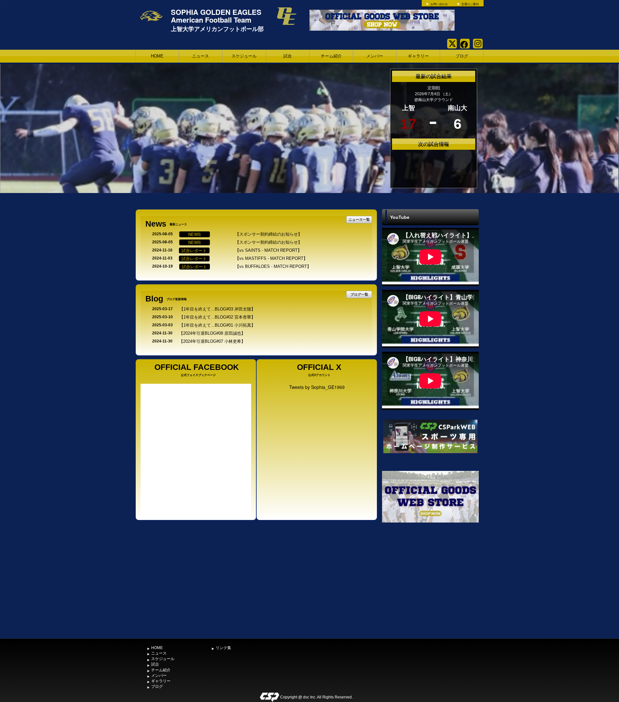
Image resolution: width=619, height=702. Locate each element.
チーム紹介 (331, 56)
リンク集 (223, 648)
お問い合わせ (439, 4)
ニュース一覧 (359, 219)
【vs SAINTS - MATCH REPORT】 (268, 250)
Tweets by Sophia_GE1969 (317, 387)
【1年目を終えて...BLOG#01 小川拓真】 (217, 325)
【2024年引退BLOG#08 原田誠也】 (212, 333)
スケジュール (244, 56)
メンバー (374, 56)
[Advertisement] (430, 587)
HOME (157, 56)
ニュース (200, 56)
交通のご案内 (470, 4)
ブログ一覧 (359, 294)
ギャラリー (418, 56)
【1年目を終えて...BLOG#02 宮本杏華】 (217, 317)
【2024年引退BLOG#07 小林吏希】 (212, 341)
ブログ (462, 56)
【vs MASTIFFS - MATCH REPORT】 (271, 258)
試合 (287, 56)
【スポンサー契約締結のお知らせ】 (268, 234)
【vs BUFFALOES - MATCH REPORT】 (273, 266)
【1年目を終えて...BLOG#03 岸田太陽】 (217, 309)
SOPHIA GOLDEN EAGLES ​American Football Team (217, 16)
